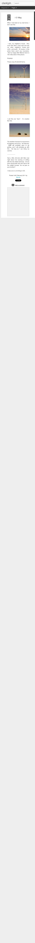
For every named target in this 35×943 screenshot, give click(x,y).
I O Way (18, 17)
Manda (18, 177)
